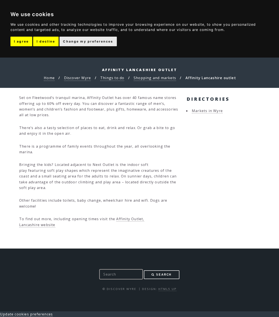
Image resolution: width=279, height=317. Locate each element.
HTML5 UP (167, 289)
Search (164, 274)
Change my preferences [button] (88, 41)
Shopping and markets (155, 77)
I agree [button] (21, 41)
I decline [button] (46, 41)
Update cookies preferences (26, 314)
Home (49, 77)
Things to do (112, 77)
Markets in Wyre (207, 110)
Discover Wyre (77, 77)
